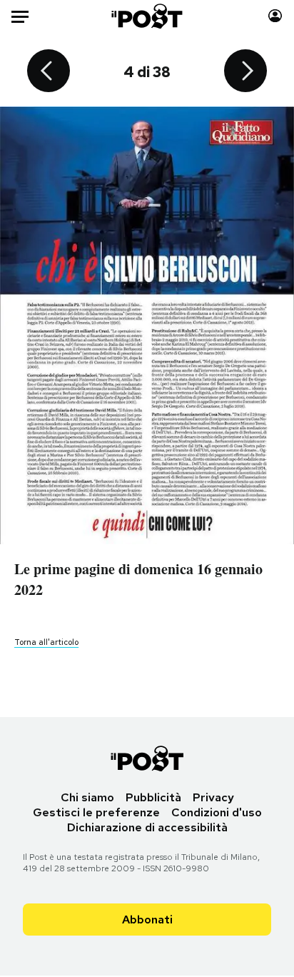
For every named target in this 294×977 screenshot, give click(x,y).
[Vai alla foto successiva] (245, 72)
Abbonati (147, 919)
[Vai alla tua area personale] (275, 16)
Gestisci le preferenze (96, 812)
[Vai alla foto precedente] (48, 72)
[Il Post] (147, 16)
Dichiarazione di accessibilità (147, 827)
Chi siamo (87, 797)
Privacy (213, 797)
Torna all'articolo (46, 642)
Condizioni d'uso (216, 812)
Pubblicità (153, 797)
